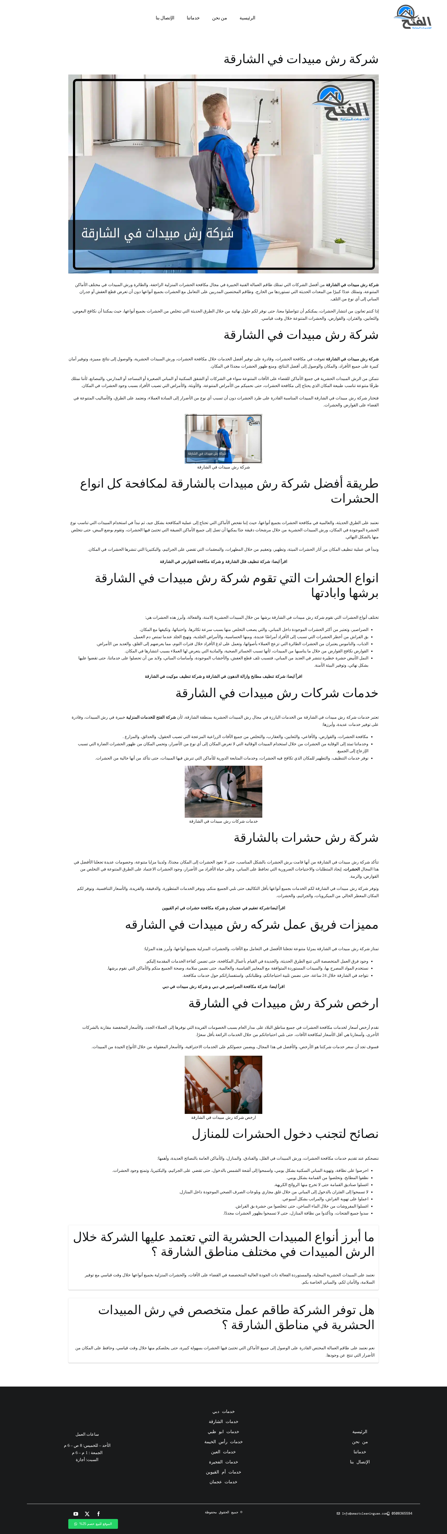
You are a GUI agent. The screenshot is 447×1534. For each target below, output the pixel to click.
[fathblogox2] (412, 6)
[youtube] (75, 1513)
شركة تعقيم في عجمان (249, 908)
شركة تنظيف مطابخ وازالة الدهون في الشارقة (245, 676)
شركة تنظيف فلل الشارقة (247, 561)
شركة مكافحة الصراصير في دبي (240, 986)
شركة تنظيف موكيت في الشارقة (173, 676)
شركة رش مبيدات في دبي (185, 986)
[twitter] (87, 1513)
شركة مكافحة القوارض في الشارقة (191, 561)
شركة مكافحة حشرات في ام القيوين (193, 908)
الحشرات (352, 869)
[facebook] (98, 1513)
